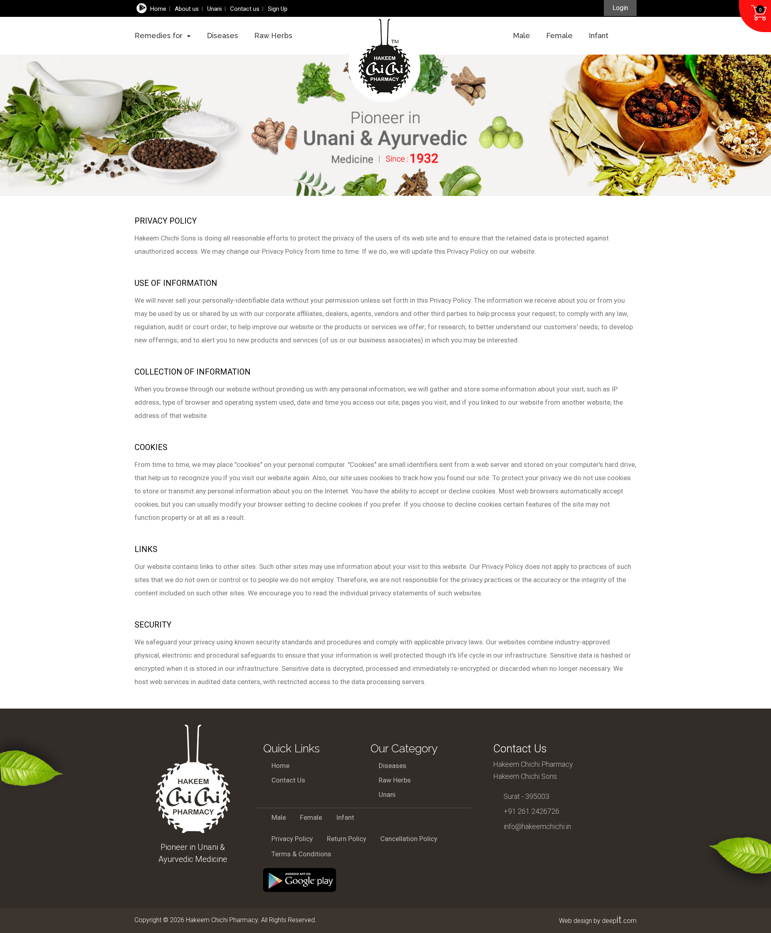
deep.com (619, 921)
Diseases (222, 35)
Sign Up (278, 8)
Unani (387, 794)
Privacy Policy (292, 839)
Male (521, 35)
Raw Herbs (273, 35)
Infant (598, 35)
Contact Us (288, 780)
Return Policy (346, 839)
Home (158, 8)
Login (620, 8)
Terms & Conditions (301, 854)
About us (187, 8)
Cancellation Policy (408, 839)
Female (559, 35)
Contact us (244, 8)
